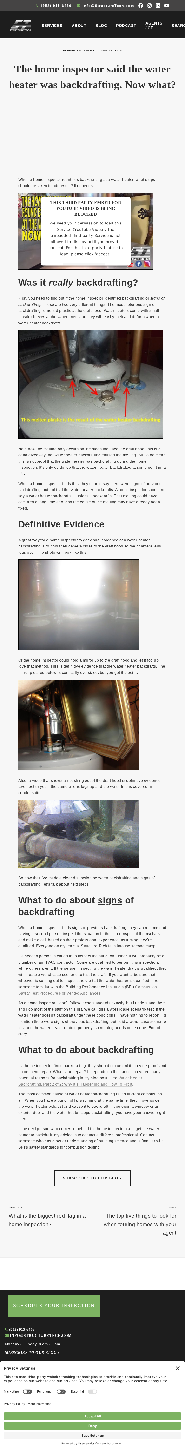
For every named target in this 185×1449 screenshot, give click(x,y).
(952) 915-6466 (56, 5)
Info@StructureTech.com (107, 5)
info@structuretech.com (40, 1335)
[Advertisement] (92, 136)
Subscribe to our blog (92, 1178)
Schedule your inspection (54, 1305)
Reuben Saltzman (77, 50)
